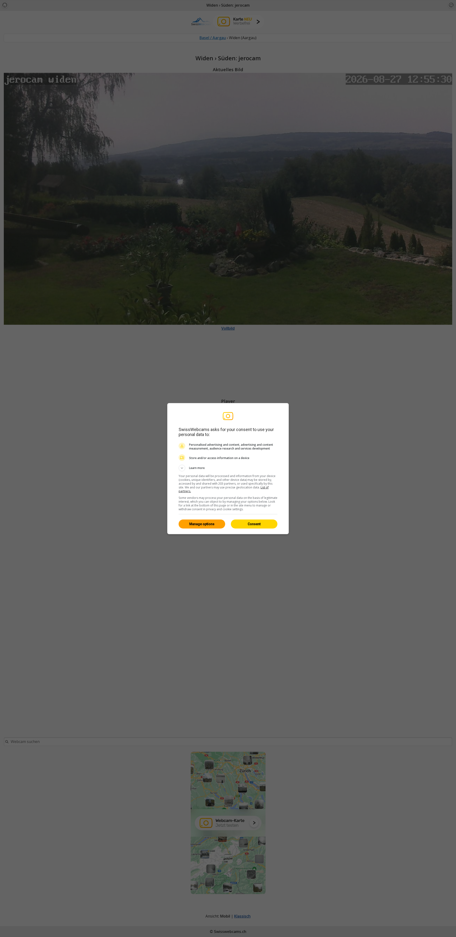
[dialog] (228, 468)
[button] (228, 468)
